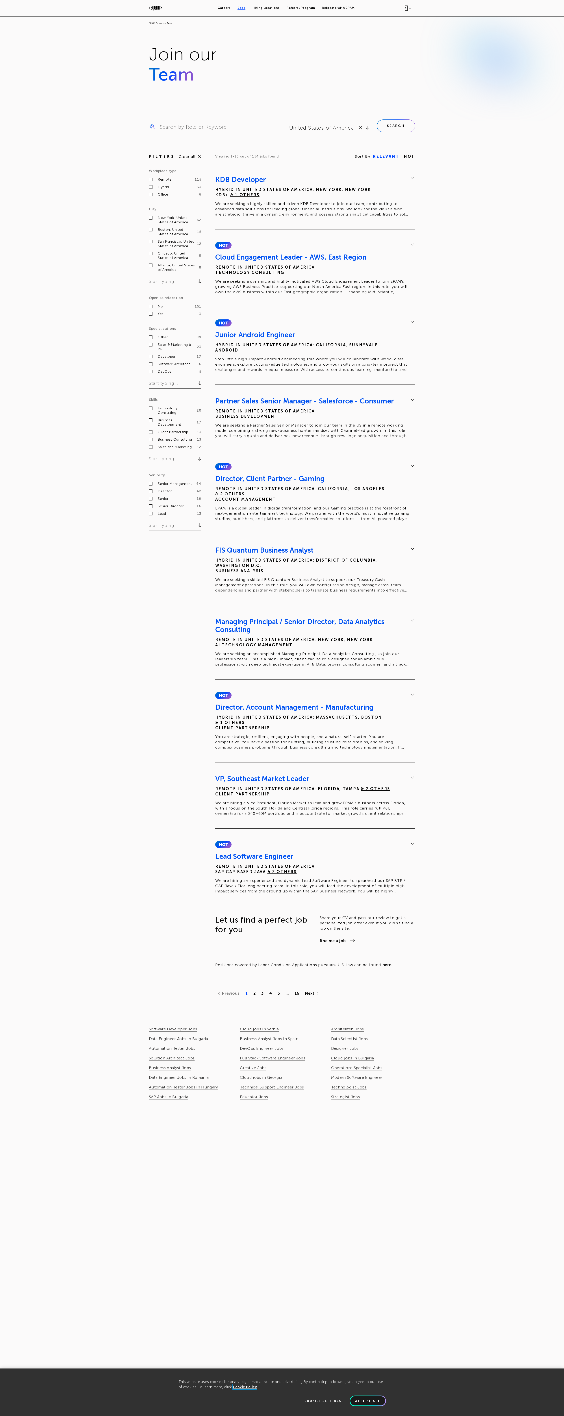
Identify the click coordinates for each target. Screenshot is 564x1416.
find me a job (333, 940)
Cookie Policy (245, 1386)
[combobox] (290, 128)
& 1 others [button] (245, 194)
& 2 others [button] (230, 494)
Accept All (367, 1401)
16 (297, 993)
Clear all (187, 156)
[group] (315, 197)
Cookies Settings (322, 1401)
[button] (223, 245)
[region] (282, 1392)
